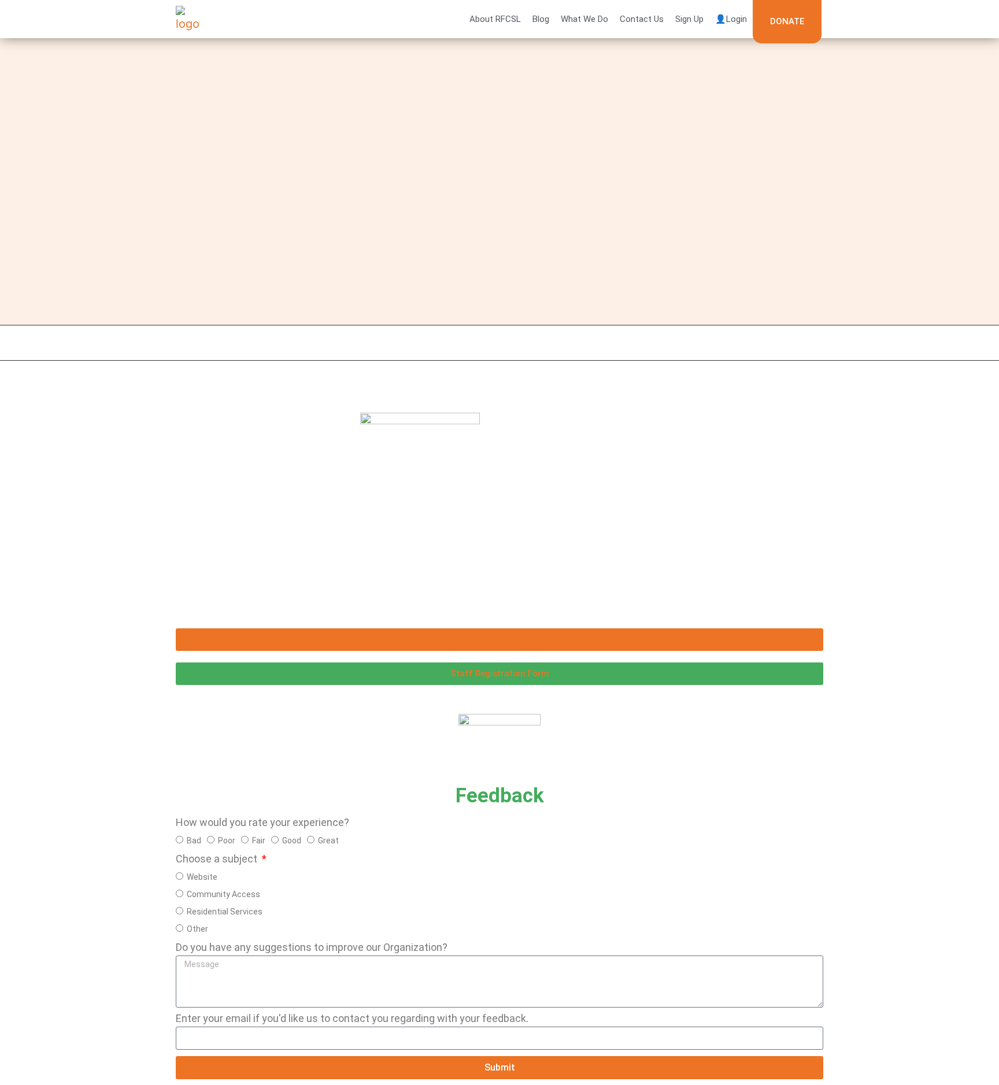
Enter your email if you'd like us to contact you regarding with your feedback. (352, 1018)
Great (328, 840)
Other (197, 928)
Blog (540, 19)
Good (291, 840)
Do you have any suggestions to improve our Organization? (311, 947)
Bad (194, 840)
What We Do (584, 19)
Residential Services (224, 911)
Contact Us (642, 19)
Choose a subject (218, 859)
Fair (258, 840)
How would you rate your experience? (262, 822)
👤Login (731, 19)
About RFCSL (495, 19)
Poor (226, 840)
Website (202, 876)
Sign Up (689, 19)
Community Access (223, 893)
